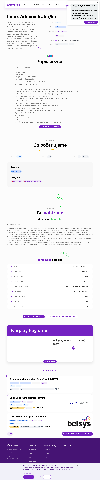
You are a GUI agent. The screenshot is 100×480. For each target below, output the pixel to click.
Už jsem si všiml (91, 22)
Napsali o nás (32, 449)
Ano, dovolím (28, 477)
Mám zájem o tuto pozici (51, 126)
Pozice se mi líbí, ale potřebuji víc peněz (63, 316)
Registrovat (64, 4)
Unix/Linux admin (61, 26)
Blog (30, 457)
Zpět (10, 434)
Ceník (30, 453)
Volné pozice (32, 461)
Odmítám (47, 477)
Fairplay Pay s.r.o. (62, 44)
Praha (71, 44)
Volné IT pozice (28, 4)
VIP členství (47, 449)
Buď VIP (36, 4)
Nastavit (38, 477)
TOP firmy (43, 4)
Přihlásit (56, 4)
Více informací (27, 473)
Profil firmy (51, 361)
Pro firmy (46, 457)
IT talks (50, 4)
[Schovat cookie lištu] (77, 465)
